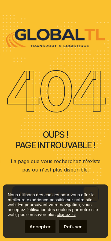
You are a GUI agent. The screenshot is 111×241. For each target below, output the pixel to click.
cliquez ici (66, 214)
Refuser (73, 226)
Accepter (40, 226)
